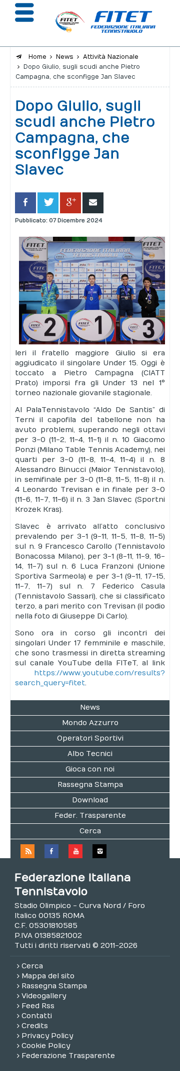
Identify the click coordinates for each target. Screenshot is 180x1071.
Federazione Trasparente (68, 1056)
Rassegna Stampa (90, 784)
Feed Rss (38, 1006)
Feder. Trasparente (90, 815)
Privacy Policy (47, 1036)
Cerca (90, 831)
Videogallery (44, 996)
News (90, 707)
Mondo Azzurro (90, 723)
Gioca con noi (90, 769)
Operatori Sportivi (90, 738)
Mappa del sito (48, 976)
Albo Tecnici (90, 754)
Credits (35, 1026)
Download (90, 800)
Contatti (37, 1016)
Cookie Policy (46, 1046)
